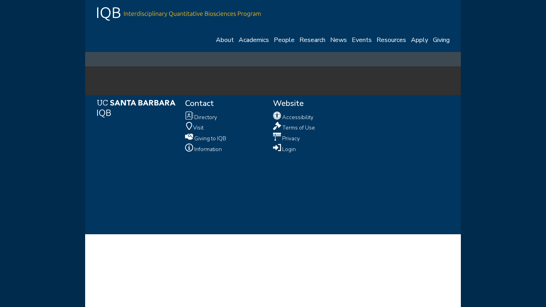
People (284, 40)
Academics (254, 40)
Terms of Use (298, 128)
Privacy (290, 138)
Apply (419, 40)
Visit (198, 128)
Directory (205, 117)
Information (207, 149)
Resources (391, 40)
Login (288, 149)
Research (312, 40)
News (338, 40)
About (225, 40)
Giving (441, 40)
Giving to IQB (209, 138)
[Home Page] (179, 13)
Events (362, 40)
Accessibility (297, 117)
